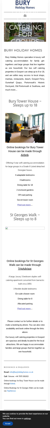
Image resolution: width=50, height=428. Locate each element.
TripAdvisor (24, 268)
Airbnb (25, 155)
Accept (7, 423)
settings (27, 418)
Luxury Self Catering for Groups (25, 27)
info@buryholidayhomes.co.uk (21, 372)
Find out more (24, 308)
